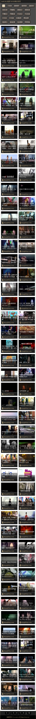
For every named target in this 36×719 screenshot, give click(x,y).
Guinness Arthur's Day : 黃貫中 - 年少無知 (9, 333)
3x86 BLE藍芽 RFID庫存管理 (11, 1)
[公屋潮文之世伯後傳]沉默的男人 (9, 590)
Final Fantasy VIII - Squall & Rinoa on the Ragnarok (26, 675)
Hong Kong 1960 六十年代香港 (27, 161)
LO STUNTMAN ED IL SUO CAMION (26, 590)
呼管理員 (27, 22)
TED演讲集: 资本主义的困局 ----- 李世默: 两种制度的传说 (27, 447)
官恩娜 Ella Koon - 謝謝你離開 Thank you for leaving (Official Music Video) (9, 661)
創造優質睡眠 (23, 476)
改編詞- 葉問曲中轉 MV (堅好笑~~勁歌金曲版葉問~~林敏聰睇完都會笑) (9, 62)
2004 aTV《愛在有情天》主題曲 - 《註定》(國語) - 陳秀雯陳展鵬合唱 (9, 147)
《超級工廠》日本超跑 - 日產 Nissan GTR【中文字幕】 (9, 675)
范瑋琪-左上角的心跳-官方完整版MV (9, 647)
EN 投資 (11, 18)
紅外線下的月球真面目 (26, 348)
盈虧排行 (31, 6)
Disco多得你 (5, 391)
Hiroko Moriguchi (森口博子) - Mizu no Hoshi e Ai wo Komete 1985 (9, 704)
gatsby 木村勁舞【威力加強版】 (9, 504)
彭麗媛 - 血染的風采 (8, 177)
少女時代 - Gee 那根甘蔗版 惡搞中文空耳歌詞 (26, 504)
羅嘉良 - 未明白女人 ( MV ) (27, 290)
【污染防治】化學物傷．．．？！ (25, 247)
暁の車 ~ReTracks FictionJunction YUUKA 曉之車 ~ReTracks (9, 133)
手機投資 (12, 14)
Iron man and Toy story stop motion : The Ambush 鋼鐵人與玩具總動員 (27, 418)
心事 (20, 648)
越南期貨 (24, 6)
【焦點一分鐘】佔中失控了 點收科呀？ (9, 461)
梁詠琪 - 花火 (6, 619)
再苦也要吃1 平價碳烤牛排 (26, 333)
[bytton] (4, 6)
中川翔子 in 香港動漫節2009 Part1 (9, 304)
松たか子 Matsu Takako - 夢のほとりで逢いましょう (26, 604)
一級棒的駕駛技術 (24, 491)
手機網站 (12, 10)
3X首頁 (10, 6)
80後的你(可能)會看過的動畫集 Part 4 (26, 375)
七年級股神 (5, 48)
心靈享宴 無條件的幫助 (26, 705)
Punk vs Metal (23, 77)
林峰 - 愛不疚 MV (24, 362)
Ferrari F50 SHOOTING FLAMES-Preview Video (9, 418)
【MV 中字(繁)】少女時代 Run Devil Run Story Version (27, 618)
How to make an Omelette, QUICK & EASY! (9, 575)
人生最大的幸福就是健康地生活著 (26, 532)
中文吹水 (19, 14)
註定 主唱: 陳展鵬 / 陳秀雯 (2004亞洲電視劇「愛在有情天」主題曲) (26, 304)
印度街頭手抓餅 (24, 277)
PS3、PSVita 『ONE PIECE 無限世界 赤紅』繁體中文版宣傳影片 (9, 104)
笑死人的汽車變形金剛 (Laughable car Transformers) (26, 219)
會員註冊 (12, 22)
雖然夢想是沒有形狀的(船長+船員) (9, 361)
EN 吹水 (4, 18)
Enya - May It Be (6, 690)
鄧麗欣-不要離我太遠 (25, 48)
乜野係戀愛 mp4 (24, 391)
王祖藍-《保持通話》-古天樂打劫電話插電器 (26, 104)
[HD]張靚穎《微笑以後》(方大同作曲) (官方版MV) (9, 447)
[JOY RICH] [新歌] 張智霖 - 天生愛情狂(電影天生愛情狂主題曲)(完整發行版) (9, 604)
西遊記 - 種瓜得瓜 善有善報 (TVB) (26, 233)
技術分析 (4, 10)
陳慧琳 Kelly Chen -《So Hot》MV (9, 190)
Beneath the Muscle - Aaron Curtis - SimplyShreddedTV (27, 147)
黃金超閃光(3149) (9, 37)
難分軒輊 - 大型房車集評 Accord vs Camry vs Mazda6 (26, 90)
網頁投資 (27, 10)
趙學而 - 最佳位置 (24, 134)
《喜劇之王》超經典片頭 (26, 662)
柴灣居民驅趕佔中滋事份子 (9, 433)
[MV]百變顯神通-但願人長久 (9, 90)
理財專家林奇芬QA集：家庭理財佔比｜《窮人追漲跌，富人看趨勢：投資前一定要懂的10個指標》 (9, 347)
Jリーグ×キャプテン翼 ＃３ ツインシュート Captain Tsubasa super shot (9, 162)
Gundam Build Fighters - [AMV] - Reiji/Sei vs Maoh (9, 247)
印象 (20, 119)
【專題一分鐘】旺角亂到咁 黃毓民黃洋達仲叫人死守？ (9, 518)
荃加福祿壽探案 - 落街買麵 (9, 318)
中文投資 (27, 14)
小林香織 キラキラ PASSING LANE (26, 461)
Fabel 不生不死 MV (25, 562)
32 (29, 713)
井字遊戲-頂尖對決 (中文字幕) (9, 475)
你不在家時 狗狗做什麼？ (9, 376)
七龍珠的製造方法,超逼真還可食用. (9, 204)
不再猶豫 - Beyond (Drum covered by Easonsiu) (9, 118)
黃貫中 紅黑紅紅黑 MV (8, 77)
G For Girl (5, 491)
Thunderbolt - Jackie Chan (26, 519)
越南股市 (16, 6)
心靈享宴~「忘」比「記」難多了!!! (9, 33)
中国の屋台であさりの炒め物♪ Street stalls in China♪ (26, 633)
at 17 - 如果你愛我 (7, 405)
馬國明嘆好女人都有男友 (9, 262)
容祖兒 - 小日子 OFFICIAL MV (6, 290)
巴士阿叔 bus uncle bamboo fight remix (27, 61)
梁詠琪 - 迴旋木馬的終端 (9, 562)
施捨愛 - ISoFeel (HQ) (8, 234)
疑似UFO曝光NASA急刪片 (26, 190)
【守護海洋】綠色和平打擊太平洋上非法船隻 (9, 632)
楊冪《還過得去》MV (8, 548)
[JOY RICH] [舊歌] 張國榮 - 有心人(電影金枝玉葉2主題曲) (27, 547)
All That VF (22, 576)
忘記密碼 (19, 22)
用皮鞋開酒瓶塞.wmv (25, 690)
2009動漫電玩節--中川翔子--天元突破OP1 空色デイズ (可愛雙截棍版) (27, 204)
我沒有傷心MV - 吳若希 (9, 219)
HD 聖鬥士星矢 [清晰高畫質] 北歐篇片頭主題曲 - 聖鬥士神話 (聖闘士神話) (9, 276)
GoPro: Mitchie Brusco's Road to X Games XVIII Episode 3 (26, 404)
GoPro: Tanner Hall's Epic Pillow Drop (26, 176)
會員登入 (4, 22)
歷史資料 (26, 18)
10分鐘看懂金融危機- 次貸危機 (26, 33)
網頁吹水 (19, 10)
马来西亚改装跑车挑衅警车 (26, 433)
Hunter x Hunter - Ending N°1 (26, 261)
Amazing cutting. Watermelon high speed (8, 532)
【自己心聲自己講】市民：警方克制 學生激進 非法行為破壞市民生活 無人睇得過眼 (27, 319)
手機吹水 (4, 14)
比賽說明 (18, 18)
